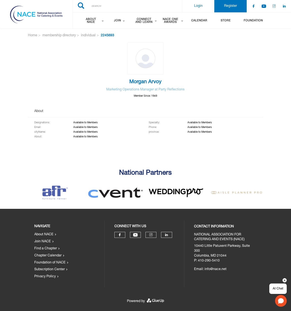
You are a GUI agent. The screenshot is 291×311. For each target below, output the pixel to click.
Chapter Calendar (48, 255)
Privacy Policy (45, 276)
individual (88, 35)
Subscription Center (49, 269)
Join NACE (42, 241)
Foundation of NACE (50, 262)
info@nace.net (215, 269)
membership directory (59, 35)
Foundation (253, 20)
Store (226, 20)
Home (32, 35)
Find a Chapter (45, 248)
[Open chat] (281, 301)
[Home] (36, 14)
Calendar (199, 20)
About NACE (43, 234)
